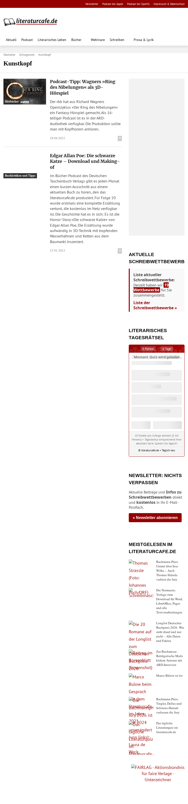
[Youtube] (22, 4)
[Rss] (61, 4)
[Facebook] (6, 4)
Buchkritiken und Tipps (20, 175)
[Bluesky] (45, 4)
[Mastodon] (53, 4)
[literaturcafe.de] (32, 22)
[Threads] (37, 4)
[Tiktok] (30, 4)
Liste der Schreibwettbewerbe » (155, 305)
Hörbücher (12, 101)
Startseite (9, 54)
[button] (180, 40)
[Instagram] (14, 4)
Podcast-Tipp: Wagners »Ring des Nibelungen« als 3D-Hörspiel (82, 87)
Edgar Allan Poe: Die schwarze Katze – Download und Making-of (85, 161)
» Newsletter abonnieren (155, 518)
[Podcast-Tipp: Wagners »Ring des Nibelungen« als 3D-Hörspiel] (24, 91)
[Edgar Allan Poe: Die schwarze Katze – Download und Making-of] (24, 166)
